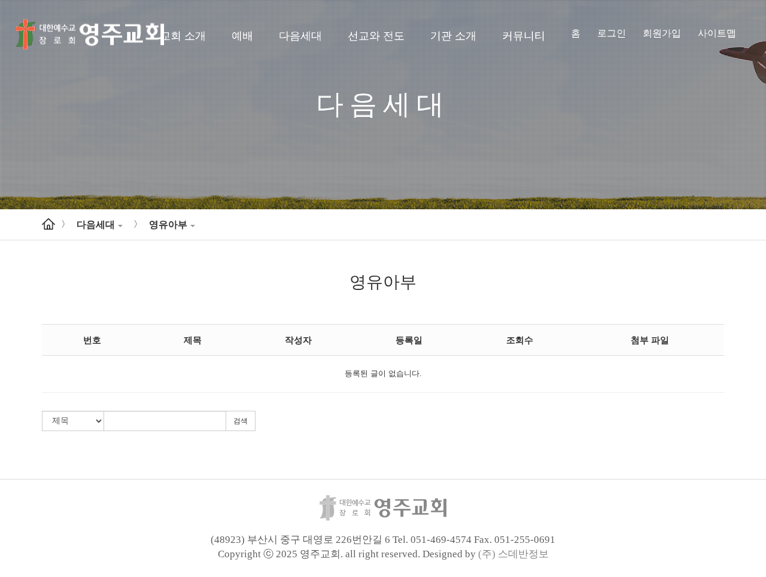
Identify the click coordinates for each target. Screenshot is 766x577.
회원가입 (662, 33)
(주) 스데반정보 (513, 554)
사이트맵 (717, 33)
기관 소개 (453, 36)
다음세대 (300, 36)
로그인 (611, 33)
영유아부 (168, 224)
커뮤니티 (523, 36)
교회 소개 (183, 36)
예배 (242, 36)
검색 (240, 421)
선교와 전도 (376, 36)
